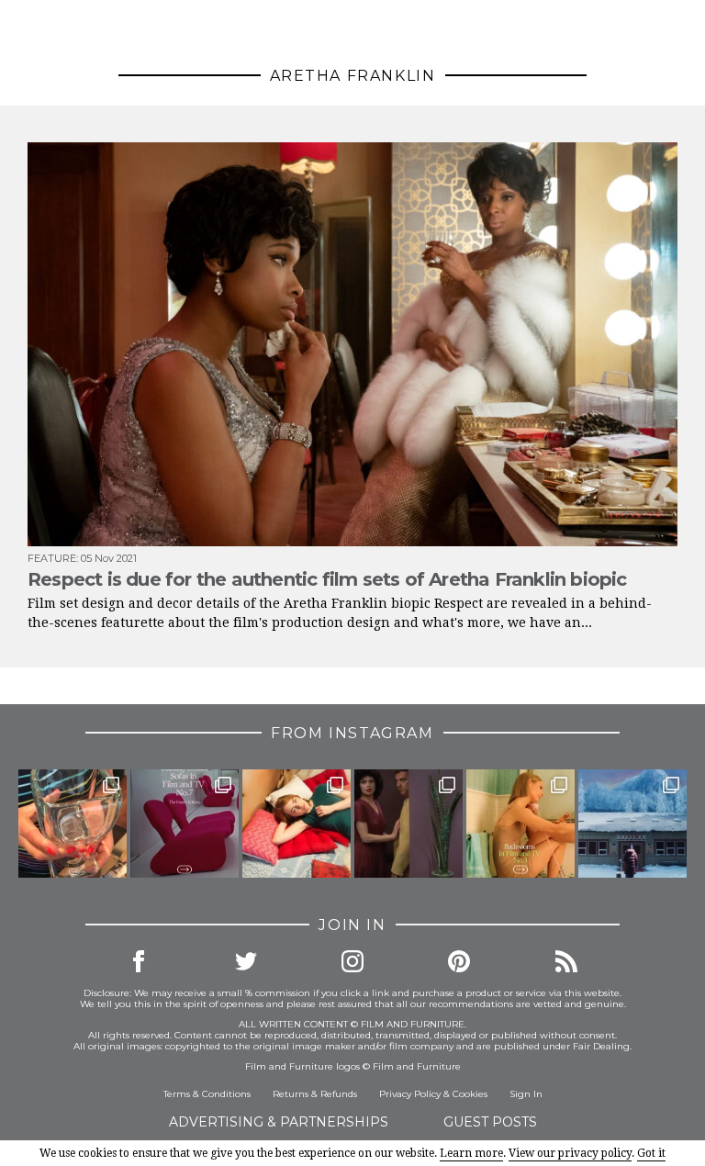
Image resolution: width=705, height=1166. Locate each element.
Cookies (470, 1094)
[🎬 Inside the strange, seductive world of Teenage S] (632, 823)
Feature (52, 558)
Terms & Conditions (207, 1094)
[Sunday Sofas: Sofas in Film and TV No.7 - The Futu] (184, 823)
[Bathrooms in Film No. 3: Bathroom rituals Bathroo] (520, 823)
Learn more (471, 1153)
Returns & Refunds (315, 1094)
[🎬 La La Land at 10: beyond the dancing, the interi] (296, 823)
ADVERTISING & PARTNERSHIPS (278, 1122)
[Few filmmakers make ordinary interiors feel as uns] (408, 823)
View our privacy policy (570, 1153)
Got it (651, 1153)
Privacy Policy (410, 1094)
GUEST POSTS (490, 1122)
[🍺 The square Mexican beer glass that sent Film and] (72, 823)
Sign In (526, 1094)
